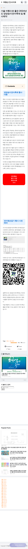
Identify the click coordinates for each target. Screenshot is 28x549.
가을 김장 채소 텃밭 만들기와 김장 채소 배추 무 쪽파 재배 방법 (18, 452)
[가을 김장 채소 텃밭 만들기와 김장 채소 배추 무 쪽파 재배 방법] (5, 453)
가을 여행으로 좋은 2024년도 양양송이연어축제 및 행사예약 (13, 374)
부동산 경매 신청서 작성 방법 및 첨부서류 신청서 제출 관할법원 (13, 448)
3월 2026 (3, 481)
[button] (2, 2)
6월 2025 (3, 493)
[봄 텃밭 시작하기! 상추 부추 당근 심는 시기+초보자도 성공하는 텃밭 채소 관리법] (5, 465)
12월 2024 (4, 499)
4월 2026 (3, 479)
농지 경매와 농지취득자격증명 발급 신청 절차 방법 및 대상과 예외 (18, 458)
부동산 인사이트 (9, 2)
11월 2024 (4, 501)
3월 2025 (3, 497)
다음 (3, 380)
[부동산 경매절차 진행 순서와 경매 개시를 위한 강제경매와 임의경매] (5, 472)
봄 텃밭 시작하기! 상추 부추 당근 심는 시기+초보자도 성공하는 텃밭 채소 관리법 (18, 465)
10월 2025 (4, 488)
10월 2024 (4, 502)
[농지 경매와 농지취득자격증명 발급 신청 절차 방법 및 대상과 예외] (5, 459)
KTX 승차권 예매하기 (18, 545)
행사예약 (12, 341)
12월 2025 (4, 485)
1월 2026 (3, 484)
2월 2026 (3, 482)
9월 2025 (3, 490)
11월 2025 (4, 487)
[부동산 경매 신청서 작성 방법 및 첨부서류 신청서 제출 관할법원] (14, 437)
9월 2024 (3, 504)
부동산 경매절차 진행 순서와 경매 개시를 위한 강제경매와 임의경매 (18, 471)
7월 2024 (3, 507)
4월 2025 (3, 496)
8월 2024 (3, 505)
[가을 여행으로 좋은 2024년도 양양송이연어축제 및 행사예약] (14, 364)
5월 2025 (4, 494)
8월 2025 (3, 491)
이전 (25, 380)
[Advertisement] (14, 203)
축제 (4, 7)
